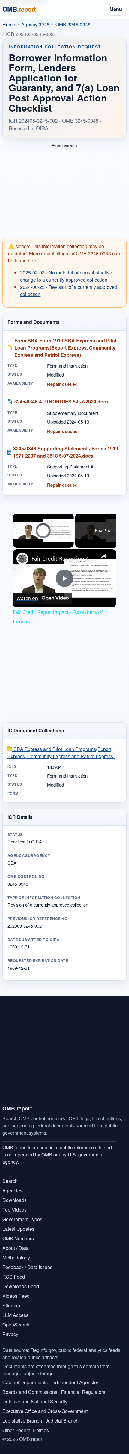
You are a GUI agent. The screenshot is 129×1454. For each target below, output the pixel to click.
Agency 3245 (35, 24)
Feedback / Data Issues (27, 1267)
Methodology (16, 1257)
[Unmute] (23, 544)
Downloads (14, 1200)
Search (10, 1180)
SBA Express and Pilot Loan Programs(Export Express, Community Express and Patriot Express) (61, 753)
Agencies (12, 1190)
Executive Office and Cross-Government (45, 1411)
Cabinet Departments (25, 1382)
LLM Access (15, 1315)
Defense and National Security (35, 1401)
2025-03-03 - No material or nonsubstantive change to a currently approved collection (66, 276)
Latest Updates (18, 1228)
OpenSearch (15, 1324)
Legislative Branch (22, 1420)
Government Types (22, 1219)
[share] (104, 556)
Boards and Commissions (29, 1391)
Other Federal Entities (25, 1430)
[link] (22, 559)
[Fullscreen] (70, 544)
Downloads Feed (20, 1286)
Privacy (10, 1334)
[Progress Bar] (43, 540)
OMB (19, 9)
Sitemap (11, 1305)
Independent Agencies (75, 1382)
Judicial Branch (62, 1420)
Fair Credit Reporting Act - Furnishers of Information (64, 558)
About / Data (15, 1247)
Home (8, 24)
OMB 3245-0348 (73, 24)
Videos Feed (16, 1295)
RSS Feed (13, 1276)
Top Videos (14, 1209)
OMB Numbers (18, 1238)
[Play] (16, 544)
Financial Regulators (83, 1391)
